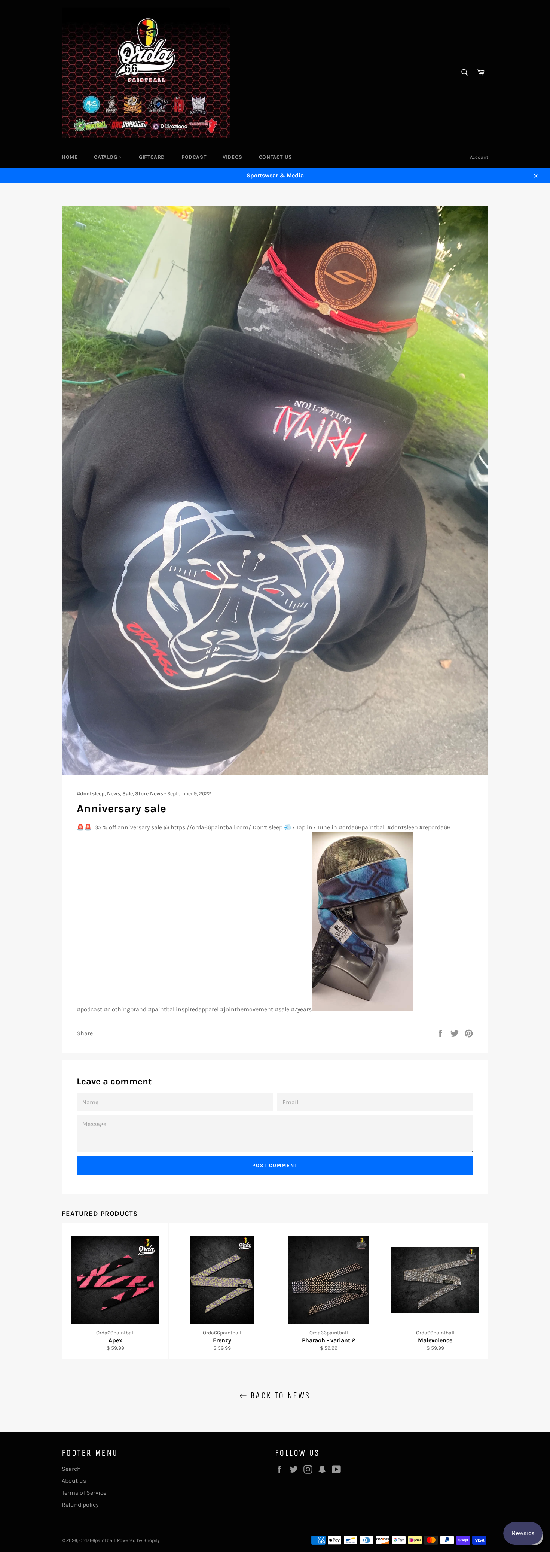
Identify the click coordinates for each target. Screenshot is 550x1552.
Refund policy (80, 1504)
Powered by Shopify (138, 1540)
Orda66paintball (97, 1540)
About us (74, 1480)
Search (71, 1468)
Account (479, 157)
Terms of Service (84, 1492)
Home (69, 157)
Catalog (106, 157)
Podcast (193, 157)
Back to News (278, 1395)
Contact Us (275, 157)
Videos (232, 157)
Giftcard (152, 157)
